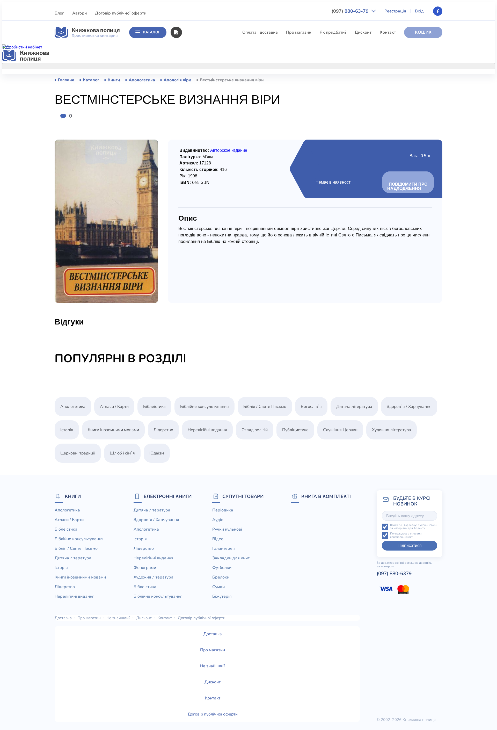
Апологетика (194, 80)
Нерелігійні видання (201, 166)
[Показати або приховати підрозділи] (254, 65)
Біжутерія (222, 596)
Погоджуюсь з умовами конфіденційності (405, 535)
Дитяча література (200, 128)
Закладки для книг (231, 558)
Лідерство (191, 156)
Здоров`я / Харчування (204, 223)
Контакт (388, 32)
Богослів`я (192, 204)
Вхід (419, 11)
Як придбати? (333, 32)
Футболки (221, 567)
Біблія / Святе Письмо (203, 118)
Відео (217, 539)
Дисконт (363, 32)
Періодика (222, 510)
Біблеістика (193, 99)
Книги (73, 496)
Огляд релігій (255, 430)
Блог (59, 13)
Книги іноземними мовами (207, 147)
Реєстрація (395, 11)
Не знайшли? (118, 617)
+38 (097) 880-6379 (376, 80)
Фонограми (145, 567)
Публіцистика (195, 195)
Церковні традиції (199, 175)
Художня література (391, 430)
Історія (188, 137)
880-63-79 (351, 11)
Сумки (218, 587)
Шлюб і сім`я (194, 214)
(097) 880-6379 (394, 573)
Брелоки (220, 577)
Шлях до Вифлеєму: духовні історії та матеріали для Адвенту (413, 527)
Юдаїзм (156, 453)
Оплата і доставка (260, 32)
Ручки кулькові (227, 529)
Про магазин (298, 32)
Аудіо (217, 520)
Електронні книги (168, 496)
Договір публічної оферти (120, 13)
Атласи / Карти (196, 89)
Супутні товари (243, 496)
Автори (79, 13)
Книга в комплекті (326, 496)
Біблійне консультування (206, 108)
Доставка (63, 617)
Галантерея (223, 548)
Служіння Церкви (199, 185)
